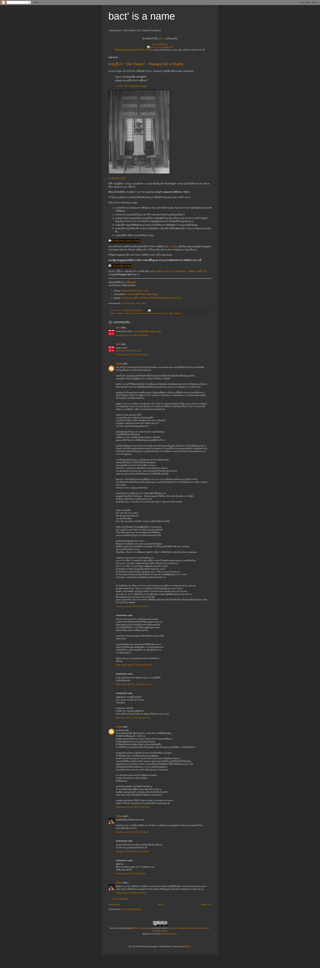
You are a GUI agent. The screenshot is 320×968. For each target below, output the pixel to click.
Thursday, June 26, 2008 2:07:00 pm (132, 832)
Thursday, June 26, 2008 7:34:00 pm (132, 851)
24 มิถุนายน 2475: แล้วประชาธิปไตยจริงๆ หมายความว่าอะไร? (151, 298)
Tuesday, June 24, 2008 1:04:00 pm (132, 335)
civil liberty (120, 313)
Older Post (206, 904)
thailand (177, 313)
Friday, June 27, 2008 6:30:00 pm (131, 873)
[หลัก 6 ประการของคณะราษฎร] (139, 173)
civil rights (129, 313)
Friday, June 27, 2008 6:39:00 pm (131, 893)
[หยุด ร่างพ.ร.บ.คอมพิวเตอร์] (160, 47)
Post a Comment (120, 899)
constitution (138, 313)
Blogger (187, 946)
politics (165, 313)
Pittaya (119, 816)
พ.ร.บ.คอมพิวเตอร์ (160, 44)
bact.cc (161, 38)
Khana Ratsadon (128, 303)
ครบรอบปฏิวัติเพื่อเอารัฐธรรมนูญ (142, 294)
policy (138, 303)
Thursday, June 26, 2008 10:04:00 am (133, 718)
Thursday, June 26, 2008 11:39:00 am (133, 807)
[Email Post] (149, 310)
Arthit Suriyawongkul (141, 928)
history (147, 313)
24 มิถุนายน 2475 (116, 178)
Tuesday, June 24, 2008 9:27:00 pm (132, 606)
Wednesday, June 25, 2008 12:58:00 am (134, 665)
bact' (118, 327)
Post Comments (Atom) (131, 909)
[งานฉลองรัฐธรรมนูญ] (119, 266)
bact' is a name (141, 16)
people (153, 313)
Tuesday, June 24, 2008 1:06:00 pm (132, 354)
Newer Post (114, 904)
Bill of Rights (171, 246)
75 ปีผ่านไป (130, 282)
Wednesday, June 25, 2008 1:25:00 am (133, 684)
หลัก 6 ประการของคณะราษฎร (132, 86)
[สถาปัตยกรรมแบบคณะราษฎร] (124, 241)
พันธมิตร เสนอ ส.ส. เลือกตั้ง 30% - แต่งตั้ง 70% (181, 271)
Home (160, 904)
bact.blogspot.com (168, 934)
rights (143, 303)
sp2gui (119, 363)
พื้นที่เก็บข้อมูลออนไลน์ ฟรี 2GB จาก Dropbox (134, 50)
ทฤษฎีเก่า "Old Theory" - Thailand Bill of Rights (145, 64)
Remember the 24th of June (135, 290)
